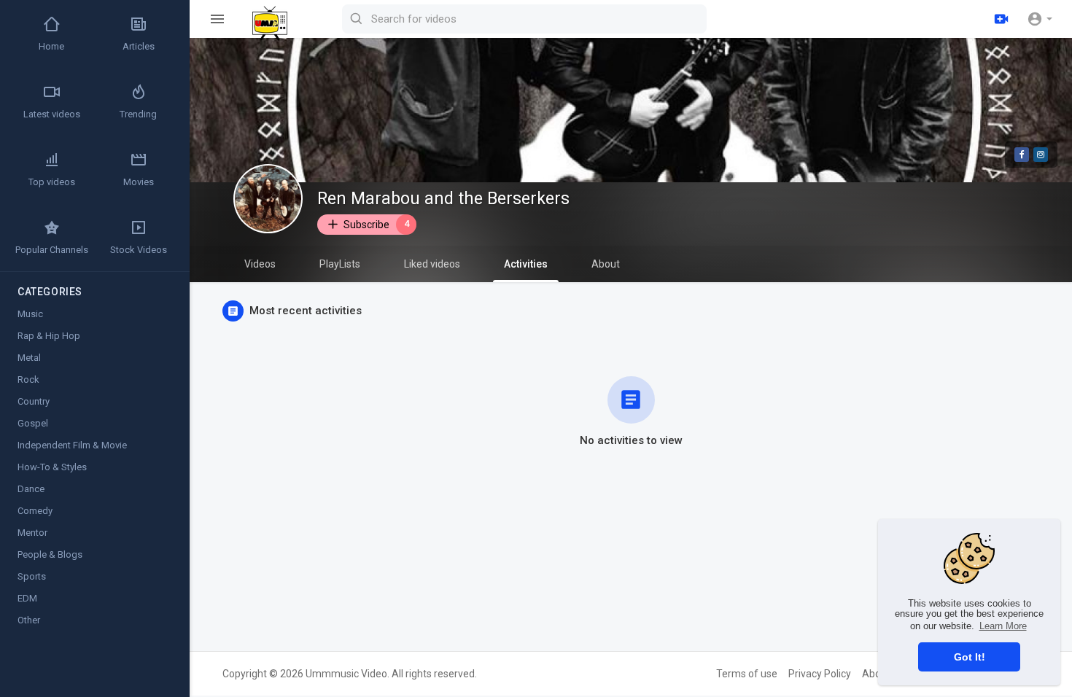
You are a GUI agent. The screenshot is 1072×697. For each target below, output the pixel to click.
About (605, 264)
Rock (28, 379)
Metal (29, 357)
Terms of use (746, 674)
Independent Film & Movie (72, 445)
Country (34, 401)
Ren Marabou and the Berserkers (443, 199)
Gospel (33, 423)
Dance (31, 488)
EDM (27, 598)
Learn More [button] (1003, 625)
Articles (139, 46)
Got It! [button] (969, 657)
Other (29, 620)
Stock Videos (138, 249)
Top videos (51, 181)
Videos (260, 264)
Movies (138, 181)
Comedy (35, 510)
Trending (138, 114)
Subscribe (376, 224)
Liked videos (432, 264)
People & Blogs (50, 554)
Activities (526, 264)
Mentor (32, 532)
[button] (1039, 19)
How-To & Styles (52, 467)
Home (51, 46)
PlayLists (339, 264)
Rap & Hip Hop (49, 335)
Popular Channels (51, 249)
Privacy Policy (819, 674)
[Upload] (1001, 19)
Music (30, 313)
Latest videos (51, 114)
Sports (32, 576)
